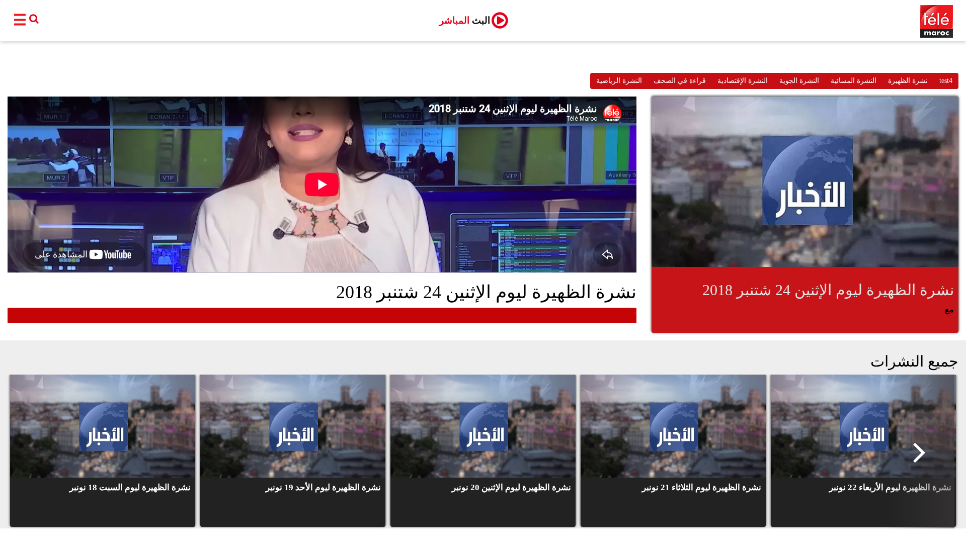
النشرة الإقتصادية (742, 80)
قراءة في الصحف (680, 80)
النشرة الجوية (799, 80)
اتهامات (597, 315)
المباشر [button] (464, 20)
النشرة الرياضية (619, 80)
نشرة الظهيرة (908, 80)
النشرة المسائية (853, 80)
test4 (945, 80)
